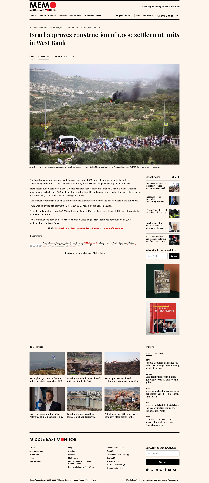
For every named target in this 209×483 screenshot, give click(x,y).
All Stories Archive (115, 468)
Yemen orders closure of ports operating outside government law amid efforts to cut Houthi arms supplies (157, 185)
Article (149, 374)
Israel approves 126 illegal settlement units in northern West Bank (121, 380)
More (98, 16)
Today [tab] (149, 353)
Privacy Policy (113, 461)
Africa (32, 448)
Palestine (92, 28)
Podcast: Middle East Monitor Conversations (80, 462)
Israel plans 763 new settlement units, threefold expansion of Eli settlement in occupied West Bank (47, 380)
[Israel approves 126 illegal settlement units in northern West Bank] (122, 363)
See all (175, 177)
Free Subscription (144, 16)
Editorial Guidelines (115, 448)
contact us (73, 247)
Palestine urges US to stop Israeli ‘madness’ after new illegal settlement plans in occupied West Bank (121, 416)
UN (99, 28)
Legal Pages (79, 480)
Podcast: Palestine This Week (81, 467)
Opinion (42, 16)
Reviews (52, 16)
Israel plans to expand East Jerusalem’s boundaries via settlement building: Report (81, 416)
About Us (111, 451)
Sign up (174, 256)
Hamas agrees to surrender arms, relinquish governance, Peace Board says (156, 199)
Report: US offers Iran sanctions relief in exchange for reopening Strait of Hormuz (162, 365)
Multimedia (89, 16)
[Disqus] (85, 288)
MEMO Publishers (114, 465)
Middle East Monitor (91, 243)
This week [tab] (158, 353)
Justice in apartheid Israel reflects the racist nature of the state (89, 228)
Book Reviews (35, 461)
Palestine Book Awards (116, 455)
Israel (63, 28)
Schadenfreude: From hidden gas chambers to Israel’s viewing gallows (162, 379)
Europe (33, 458)
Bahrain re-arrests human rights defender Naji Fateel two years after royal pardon (156, 238)
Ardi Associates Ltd (171, 480)
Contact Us (111, 458)
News (33, 16)
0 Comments (43, 57)
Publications (75, 16)
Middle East (74, 28)
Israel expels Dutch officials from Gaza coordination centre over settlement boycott (162, 408)
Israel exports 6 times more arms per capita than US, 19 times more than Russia (162, 394)
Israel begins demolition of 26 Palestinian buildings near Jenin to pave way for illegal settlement (47, 416)
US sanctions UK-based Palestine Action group (156, 211)
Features (63, 16)
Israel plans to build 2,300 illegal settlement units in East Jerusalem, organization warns (83, 380)
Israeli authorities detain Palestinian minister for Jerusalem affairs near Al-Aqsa (156, 225)
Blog (70, 448)
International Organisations (44, 28)
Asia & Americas (36, 451)
